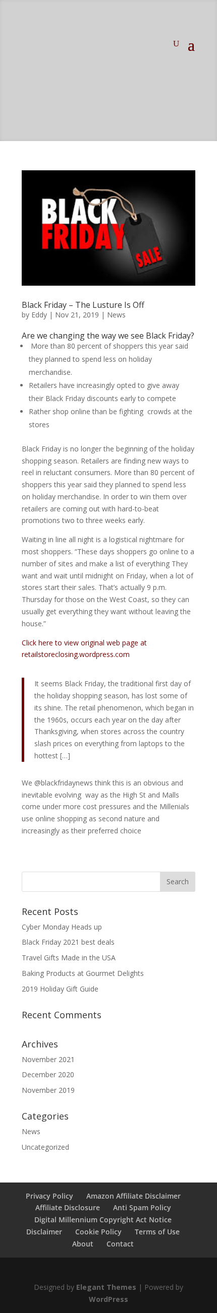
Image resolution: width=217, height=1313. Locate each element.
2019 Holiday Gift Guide (60, 989)
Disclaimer (44, 1231)
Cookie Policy (98, 1231)
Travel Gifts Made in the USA (69, 957)
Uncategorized (45, 1147)
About (82, 1244)
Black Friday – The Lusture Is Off (83, 304)
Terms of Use (157, 1231)
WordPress (108, 1299)
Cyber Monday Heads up (62, 927)
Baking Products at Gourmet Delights (83, 973)
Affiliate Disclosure (67, 1207)
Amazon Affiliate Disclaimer (133, 1196)
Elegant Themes (106, 1287)
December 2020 (48, 1074)
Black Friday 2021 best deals (68, 942)
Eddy (39, 314)
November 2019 (48, 1090)
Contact (120, 1244)
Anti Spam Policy (142, 1207)
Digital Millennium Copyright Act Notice (103, 1219)
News (116, 314)
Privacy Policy (49, 1196)
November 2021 (48, 1059)
